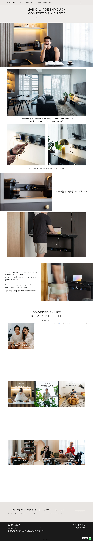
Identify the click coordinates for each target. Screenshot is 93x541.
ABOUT (21, 2)
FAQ (50, 2)
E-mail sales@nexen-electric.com (79, 528)
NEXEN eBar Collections (12, 527)
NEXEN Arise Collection (35, 527)
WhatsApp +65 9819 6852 (80, 527)
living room (42, 169)
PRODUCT (33, 2)
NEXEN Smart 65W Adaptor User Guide (26, 531)
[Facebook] (15, 524)
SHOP (39, 2)
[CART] (83, 2)
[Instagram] (17, 524)
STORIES (27, 2)
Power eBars (57, 168)
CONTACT (45, 2)
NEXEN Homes (21, 527)
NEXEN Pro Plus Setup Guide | (35, 530)
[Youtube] (19, 524)
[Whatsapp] (90, 538)
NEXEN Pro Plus (27, 527)
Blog (15, 528)
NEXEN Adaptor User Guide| (23, 530)
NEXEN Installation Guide (13, 530)
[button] (78, 2)
